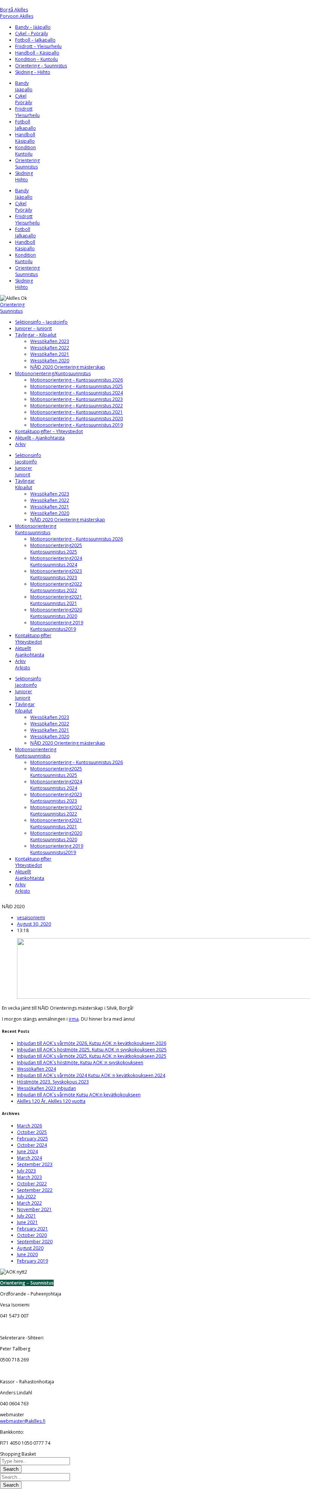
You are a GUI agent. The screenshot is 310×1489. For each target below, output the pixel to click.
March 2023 (29, 1177)
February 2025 (32, 1138)
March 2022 (29, 1203)
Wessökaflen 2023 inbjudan (46, 1088)
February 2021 (32, 1229)
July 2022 (26, 1196)
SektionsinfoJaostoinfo (28, 458)
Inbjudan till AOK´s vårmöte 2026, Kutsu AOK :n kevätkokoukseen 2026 (91, 1043)
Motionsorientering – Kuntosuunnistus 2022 (76, 405)
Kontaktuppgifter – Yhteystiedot (49, 431)
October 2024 (32, 1145)
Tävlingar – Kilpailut (35, 335)
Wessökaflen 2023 (49, 341)
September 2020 (35, 1241)
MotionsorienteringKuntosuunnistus (35, 529)
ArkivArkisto (22, 664)
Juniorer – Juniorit (33, 328)
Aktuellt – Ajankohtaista (40, 438)
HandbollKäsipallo (25, 137)
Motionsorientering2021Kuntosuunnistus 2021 (56, 600)
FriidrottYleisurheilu (27, 112)
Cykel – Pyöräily (31, 33)
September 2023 (35, 1164)
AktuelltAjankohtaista (29, 651)
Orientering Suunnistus (12, 307)
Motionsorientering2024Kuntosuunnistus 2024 (56, 561)
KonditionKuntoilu (25, 150)
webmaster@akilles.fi (22, 1421)
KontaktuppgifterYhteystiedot (33, 638)
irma (74, 1019)
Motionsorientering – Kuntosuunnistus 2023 (76, 399)
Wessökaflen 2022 (49, 348)
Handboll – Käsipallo (37, 53)
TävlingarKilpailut (25, 484)
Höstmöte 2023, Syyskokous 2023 (53, 1082)
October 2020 (32, 1235)
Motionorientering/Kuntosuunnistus (53, 373)
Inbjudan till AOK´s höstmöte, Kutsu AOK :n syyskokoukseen (80, 1062)
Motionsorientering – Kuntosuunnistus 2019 (76, 425)
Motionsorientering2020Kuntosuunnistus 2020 (56, 613)
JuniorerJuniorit (23, 471)
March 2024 (29, 1158)
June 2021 (27, 1222)
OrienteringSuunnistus (27, 163)
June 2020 (27, 1254)
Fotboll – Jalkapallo (35, 40)
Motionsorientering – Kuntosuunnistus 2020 (76, 418)
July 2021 (26, 1216)
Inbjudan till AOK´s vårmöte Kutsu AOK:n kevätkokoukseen (79, 1094)
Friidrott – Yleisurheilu (38, 46)
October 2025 (32, 1132)
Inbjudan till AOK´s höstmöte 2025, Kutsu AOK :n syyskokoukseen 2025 (92, 1049)
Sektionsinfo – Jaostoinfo (41, 322)
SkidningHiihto (24, 176)
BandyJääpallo (24, 86)
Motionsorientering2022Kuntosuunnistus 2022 (56, 587)
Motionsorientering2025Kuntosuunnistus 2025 (56, 548)
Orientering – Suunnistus (41, 65)
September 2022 (35, 1190)
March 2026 (29, 1126)
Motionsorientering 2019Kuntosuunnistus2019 (56, 625)
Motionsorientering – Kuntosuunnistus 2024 (76, 393)
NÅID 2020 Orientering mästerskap (67, 367)
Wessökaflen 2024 (36, 1069)
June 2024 (27, 1151)
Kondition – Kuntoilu (36, 59)
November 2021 (34, 1209)
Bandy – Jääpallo (33, 27)
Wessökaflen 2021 (49, 354)
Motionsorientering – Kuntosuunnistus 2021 (76, 412)
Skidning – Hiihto (32, 72)
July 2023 (26, 1171)
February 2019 (32, 1261)
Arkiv (20, 444)
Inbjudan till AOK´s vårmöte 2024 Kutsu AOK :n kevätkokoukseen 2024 (91, 1075)
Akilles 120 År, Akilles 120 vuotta (51, 1101)
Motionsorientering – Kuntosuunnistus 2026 (76, 380)
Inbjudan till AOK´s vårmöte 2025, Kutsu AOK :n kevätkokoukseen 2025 (91, 1056)
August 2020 (30, 1248)
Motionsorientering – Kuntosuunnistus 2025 (76, 386)
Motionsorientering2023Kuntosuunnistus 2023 (56, 574)
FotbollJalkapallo (25, 124)
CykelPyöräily (23, 99)
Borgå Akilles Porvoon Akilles (16, 12)
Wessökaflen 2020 (49, 360)
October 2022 (32, 1183)
